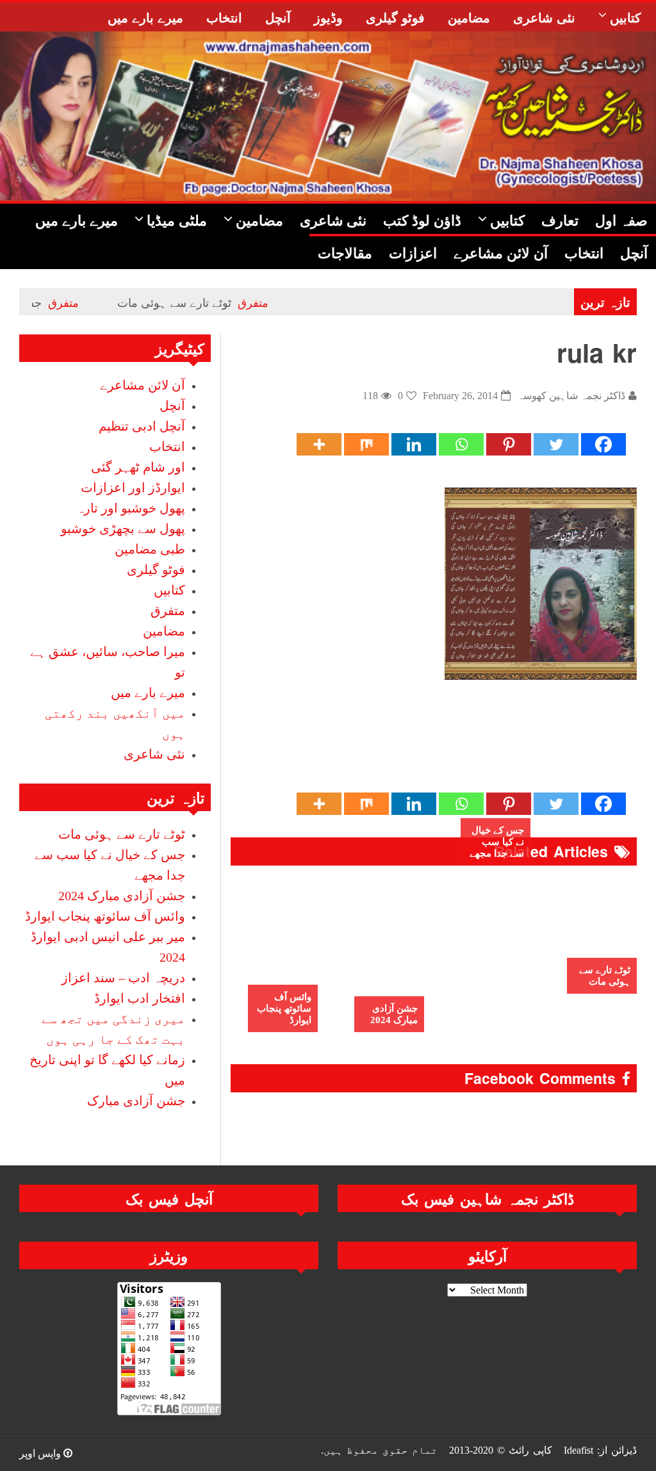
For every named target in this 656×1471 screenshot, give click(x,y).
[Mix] (366, 444)
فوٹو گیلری (156, 570)
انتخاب (167, 447)
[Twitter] (556, 444)
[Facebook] (603, 444)
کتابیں (169, 590)
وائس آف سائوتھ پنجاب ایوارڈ (284, 1008)
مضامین (164, 631)
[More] (319, 444)
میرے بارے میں (148, 693)
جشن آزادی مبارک (136, 1101)
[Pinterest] (508, 444)
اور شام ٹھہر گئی (138, 467)
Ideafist (578, 1450)
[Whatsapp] (461, 444)
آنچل (172, 406)
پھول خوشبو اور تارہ (130, 508)
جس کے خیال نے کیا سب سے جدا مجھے (497, 842)
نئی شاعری (154, 754)
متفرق (283, 301)
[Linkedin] (413, 444)
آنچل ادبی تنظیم (142, 426)
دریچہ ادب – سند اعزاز (123, 978)
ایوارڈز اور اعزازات (133, 488)
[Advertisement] (403, 749)
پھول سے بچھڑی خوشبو (123, 529)
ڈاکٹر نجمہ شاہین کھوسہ (571, 395)
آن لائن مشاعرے (142, 385)
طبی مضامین (150, 549)
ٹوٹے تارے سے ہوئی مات (204, 301)
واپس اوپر (41, 1453)
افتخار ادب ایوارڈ (139, 998)
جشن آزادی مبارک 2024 (394, 1014)
